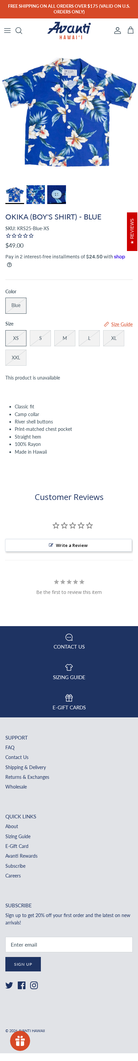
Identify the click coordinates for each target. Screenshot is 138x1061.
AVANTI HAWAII (31, 1030)
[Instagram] (34, 985)
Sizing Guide (17, 836)
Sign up (23, 964)
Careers (13, 875)
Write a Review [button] (72, 545)
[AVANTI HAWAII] (69, 31)
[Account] (116, 30)
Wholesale (16, 787)
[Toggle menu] (7, 30)
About (11, 826)
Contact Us (16, 757)
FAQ (9, 747)
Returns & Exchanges (27, 777)
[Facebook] (21, 985)
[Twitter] (9, 985)
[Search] (22, 30)
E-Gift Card (16, 846)
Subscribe (15, 866)
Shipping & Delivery (25, 767)
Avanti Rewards (21, 856)
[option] (69, 112)
